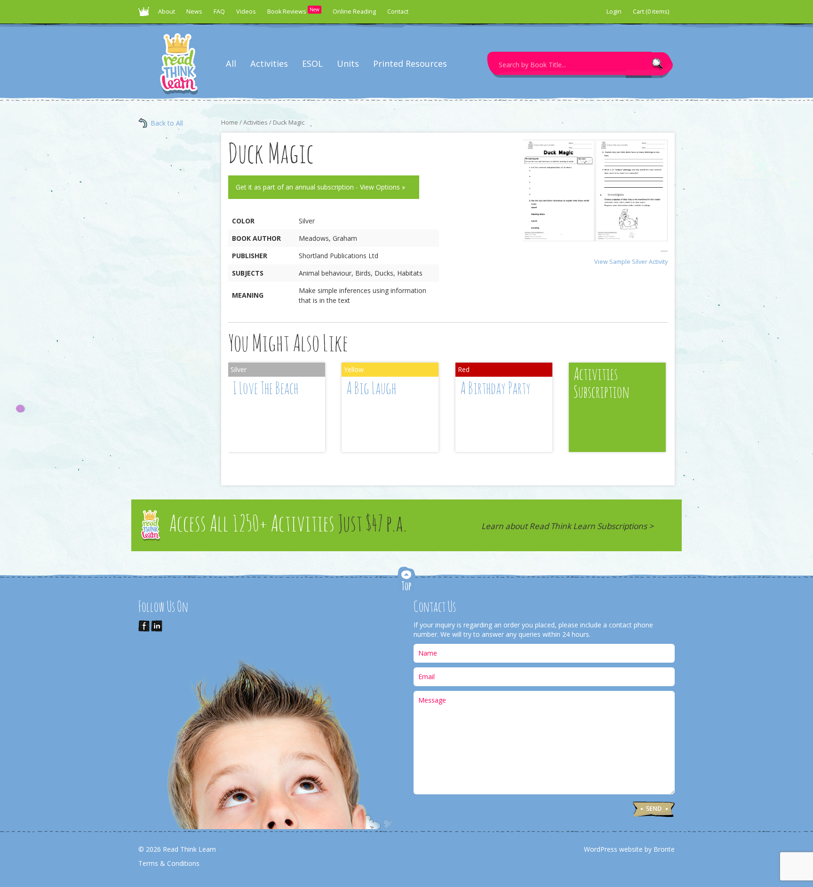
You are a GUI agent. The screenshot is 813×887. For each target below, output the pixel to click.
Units (348, 63)
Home (229, 122)
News (194, 12)
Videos (246, 12)
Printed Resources (410, 63)
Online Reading (354, 12)
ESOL (312, 63)
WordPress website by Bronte (629, 849)
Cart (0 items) (651, 12)
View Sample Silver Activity (631, 262)
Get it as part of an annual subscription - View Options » (320, 186)
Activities (269, 63)
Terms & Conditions (168, 863)
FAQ (219, 12)
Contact (397, 12)
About (166, 12)
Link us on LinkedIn (156, 626)
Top (406, 580)
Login (614, 12)
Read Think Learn (145, 14)
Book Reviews (293, 11)
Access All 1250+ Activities (288, 525)
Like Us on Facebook (144, 626)
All (231, 63)
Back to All (167, 123)
